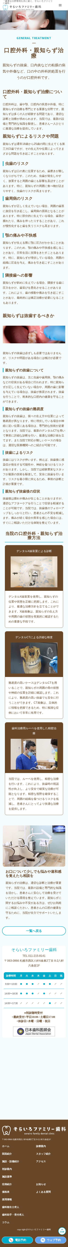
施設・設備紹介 (10, 1161)
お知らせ (41, 1184)
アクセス (41, 1161)
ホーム (5, 1146)
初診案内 (7, 1169)
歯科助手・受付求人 (13, 1214)
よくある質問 (43, 1192)
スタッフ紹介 (43, 1154)
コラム (5, 1222)
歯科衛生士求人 (10, 1207)
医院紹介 (7, 1154)
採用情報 (7, 1199)
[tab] (60, 5)
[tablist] (60, 5)
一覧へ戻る (34, 931)
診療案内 (41, 1146)
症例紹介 (7, 1184)
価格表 (5, 1192)
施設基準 (7, 1176)
